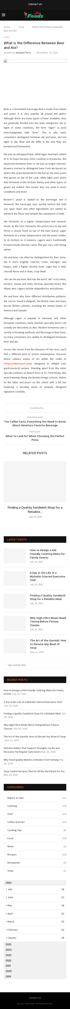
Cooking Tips (36, 830)
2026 (9, 882)
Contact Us (35, 4)
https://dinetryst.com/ (18, 363)
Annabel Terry (23, 52)
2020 (9, 971)
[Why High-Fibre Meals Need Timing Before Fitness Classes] (15, 623)
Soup (36, 870)
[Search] (66, 15)
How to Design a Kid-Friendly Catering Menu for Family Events (47, 554)
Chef (36, 814)
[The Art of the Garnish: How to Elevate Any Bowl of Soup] (15, 646)
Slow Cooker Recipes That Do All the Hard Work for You (34, 771)
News (36, 846)
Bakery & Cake (36, 797)
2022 (8, 960)
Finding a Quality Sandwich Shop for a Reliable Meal (48, 597)
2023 (8, 955)
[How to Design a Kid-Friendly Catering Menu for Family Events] (15, 555)
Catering (36, 805)
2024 (9, 949)
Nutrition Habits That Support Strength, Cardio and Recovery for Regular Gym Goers (32, 749)
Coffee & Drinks (36, 822)
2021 (8, 965)
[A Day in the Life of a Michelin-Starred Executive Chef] (15, 578)
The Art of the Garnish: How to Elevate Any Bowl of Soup (48, 644)
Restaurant (36, 862)
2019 (8, 976)
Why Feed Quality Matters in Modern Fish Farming (31, 759)
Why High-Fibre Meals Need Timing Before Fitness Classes (48, 621)
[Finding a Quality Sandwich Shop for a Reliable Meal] (35, 481)
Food (21, 27)
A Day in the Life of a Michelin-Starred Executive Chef (47, 576)
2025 (8, 944)
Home (7, 27)
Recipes (36, 854)
